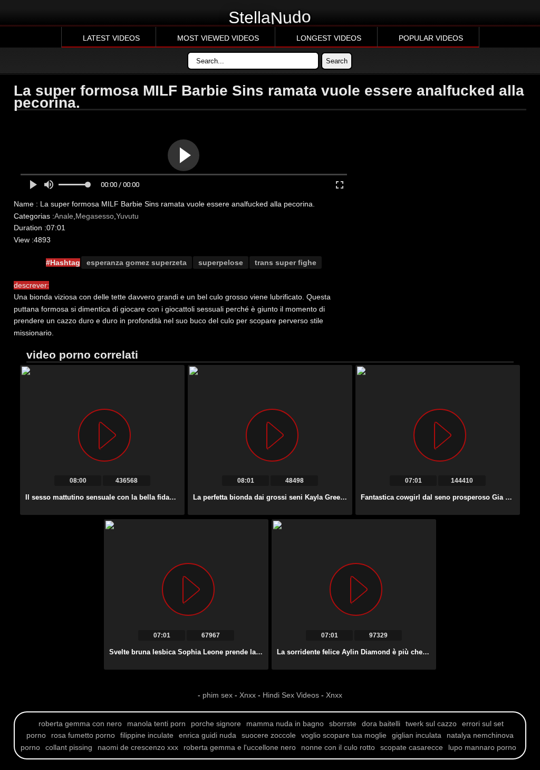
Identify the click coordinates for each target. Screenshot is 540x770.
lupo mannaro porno (482, 747)
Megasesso (94, 216)
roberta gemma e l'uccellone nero (240, 747)
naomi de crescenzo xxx (138, 747)
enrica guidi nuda (207, 735)
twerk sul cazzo (431, 723)
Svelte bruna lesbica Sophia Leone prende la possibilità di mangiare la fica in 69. (242, 652)
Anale (63, 216)
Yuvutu (127, 216)
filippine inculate (146, 735)
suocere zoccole (269, 735)
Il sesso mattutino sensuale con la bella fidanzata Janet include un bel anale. (151, 497)
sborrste (342, 723)
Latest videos (111, 38)
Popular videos (431, 38)
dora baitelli (381, 723)
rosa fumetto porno (83, 735)
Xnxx (247, 695)
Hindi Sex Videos (291, 695)
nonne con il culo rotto (338, 747)
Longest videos (328, 38)
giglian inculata (416, 735)
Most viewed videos (218, 38)
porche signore (216, 723)
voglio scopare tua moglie (344, 735)
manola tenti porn (156, 723)
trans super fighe (285, 262)
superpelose (220, 262)
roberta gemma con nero (80, 723)
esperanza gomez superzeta (136, 262)
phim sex (218, 695)
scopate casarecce (411, 747)
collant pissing (68, 747)
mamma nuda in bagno (285, 723)
